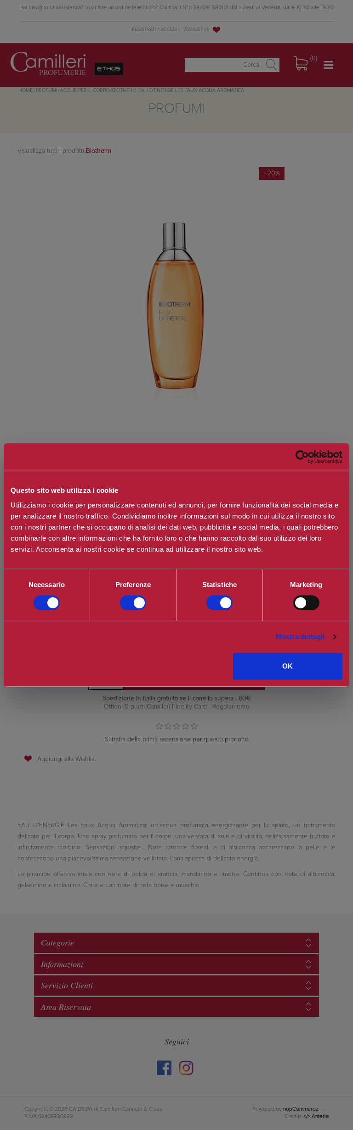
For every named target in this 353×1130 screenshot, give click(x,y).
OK (287, 666)
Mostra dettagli (300, 636)
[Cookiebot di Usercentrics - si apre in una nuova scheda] (302, 457)
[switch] (133, 602)
